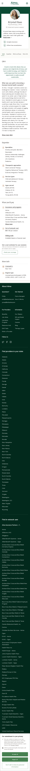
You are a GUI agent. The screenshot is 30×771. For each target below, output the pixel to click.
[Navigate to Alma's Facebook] (6, 342)
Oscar (4, 687)
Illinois (4, 393)
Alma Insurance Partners (10, 525)
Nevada (4, 439)
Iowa (3, 399)
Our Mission (18, 314)
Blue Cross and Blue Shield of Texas (13, 621)
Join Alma (5, 317)
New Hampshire (7, 442)
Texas (4, 485)
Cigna (3, 633)
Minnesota (5, 424)
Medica (4, 669)
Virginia (4, 494)
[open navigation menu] (2, 3)
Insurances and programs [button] (13, 207)
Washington (5, 497)
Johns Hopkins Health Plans (10, 654)
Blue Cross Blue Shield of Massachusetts (14, 607)
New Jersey (6, 445)
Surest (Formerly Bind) (9, 708)
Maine (4, 412)
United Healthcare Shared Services (13, 731)
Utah (3, 488)
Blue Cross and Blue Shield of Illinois (13, 613)
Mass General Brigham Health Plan (12, 666)
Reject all (15, 759)
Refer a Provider (7, 331)
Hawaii (4, 387)
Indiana (4, 396)
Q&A (3, 53)
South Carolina (6, 476)
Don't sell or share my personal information (15, 766)
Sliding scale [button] (9, 235)
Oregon (4, 467)
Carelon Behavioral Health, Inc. (11, 624)
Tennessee (5, 482)
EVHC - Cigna (6, 639)
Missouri (4, 430)
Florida (4, 381)
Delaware (5, 378)
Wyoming (5, 509)
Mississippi (5, 427)
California (5, 369)
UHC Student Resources (9, 725)
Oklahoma (5, 464)
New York (5, 451)
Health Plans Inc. (7, 647)
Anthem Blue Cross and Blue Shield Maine (15, 570)
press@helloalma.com (7, 302)
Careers (17, 322)
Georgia (4, 384)
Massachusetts (6, 418)
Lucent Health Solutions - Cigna (11, 657)
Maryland (5, 415)
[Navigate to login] (27, 3)
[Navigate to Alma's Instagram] (11, 342)
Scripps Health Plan (8, 704)
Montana (4, 433)
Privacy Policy (15, 745)
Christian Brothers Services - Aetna (13, 630)
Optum (4, 684)
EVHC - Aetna (6, 636)
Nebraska (5, 436)
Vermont (4, 491)
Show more (8, 224)
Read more (6, 37)
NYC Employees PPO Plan (10, 678)
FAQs (3, 296)
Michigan (4, 421)
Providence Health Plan (9, 696)
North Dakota (6, 457)
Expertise (8, 53)
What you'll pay (17, 53)
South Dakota (6, 479)
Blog (16, 325)
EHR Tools (5, 328)
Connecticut (6, 375)
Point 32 (4, 693)
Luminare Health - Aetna (9, 660)
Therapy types (19, 328)
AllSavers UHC (6, 532)
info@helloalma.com (7, 299)
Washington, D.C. (7, 500)
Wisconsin (5, 506)
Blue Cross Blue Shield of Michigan (12, 610)
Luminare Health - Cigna (9, 663)
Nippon (4, 681)
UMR (3, 728)
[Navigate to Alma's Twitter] (3, 342)
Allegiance (5, 535)
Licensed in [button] (9, 266)
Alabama (4, 357)
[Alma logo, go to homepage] (14, 3)
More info (25, 53)
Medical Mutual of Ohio (9, 672)
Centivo (4, 627)
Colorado (4, 372)
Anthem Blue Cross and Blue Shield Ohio (14, 588)
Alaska (4, 360)
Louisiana (4, 409)
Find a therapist (20, 296)
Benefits (4, 314)
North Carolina (6, 454)
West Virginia (6, 503)
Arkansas (5, 366)
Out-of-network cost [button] (12, 228)
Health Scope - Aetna (8, 650)
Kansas (4, 402)
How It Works (19, 299)
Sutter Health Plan (7, 711)
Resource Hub (6, 325)
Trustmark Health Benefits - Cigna (12, 714)
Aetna (4, 529)
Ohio (3, 461)
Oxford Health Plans (8, 690)
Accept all (15, 754)
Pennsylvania (6, 470)
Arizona (4, 363)
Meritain (4, 675)
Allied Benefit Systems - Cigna (11, 542)
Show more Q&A (7, 135)
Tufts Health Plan (7, 722)
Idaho (3, 390)
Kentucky (5, 406)
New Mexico (6, 448)
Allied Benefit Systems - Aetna (11, 538)
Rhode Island (6, 473)
